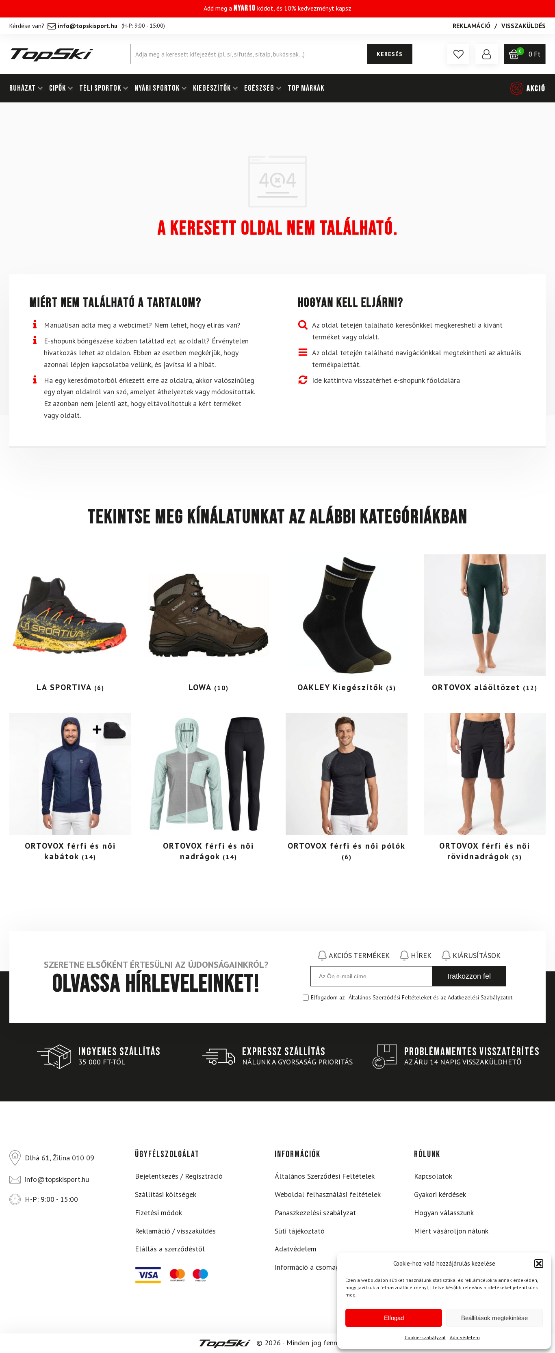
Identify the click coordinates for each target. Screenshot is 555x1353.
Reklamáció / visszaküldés (175, 1231)
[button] (539, 1264)
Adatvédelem (465, 1337)
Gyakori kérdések (440, 1194)
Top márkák (306, 88)
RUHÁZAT (22, 88)
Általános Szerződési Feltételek (325, 1176)
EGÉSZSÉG (259, 88)
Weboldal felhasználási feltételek (328, 1194)
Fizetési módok (158, 1212)
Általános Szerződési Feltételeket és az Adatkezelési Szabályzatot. (431, 997)
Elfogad (394, 1317)
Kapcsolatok (433, 1176)
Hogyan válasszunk (444, 1212)
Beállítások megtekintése (494, 1317)
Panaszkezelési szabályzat (315, 1212)
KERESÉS (390, 54)
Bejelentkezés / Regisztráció (179, 1176)
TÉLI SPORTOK (100, 88)
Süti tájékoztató (300, 1231)
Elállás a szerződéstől (170, 1248)
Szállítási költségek (165, 1194)
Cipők (57, 88)
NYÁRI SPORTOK (157, 88)
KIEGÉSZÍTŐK (212, 88)
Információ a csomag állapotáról (326, 1267)
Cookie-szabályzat (425, 1337)
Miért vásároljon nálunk (451, 1231)
